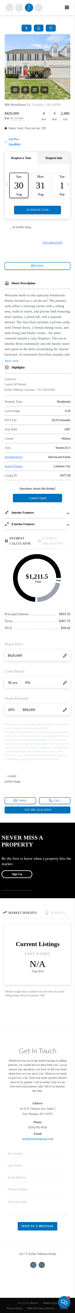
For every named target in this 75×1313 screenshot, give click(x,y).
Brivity (34, 1302)
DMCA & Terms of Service (41, 1308)
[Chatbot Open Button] (64, 1302)
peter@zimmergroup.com (37, 1139)
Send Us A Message (38, 1226)
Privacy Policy (14, 1308)
